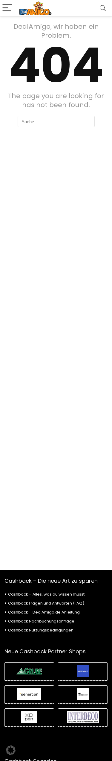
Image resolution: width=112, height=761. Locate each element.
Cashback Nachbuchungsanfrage (41, 621)
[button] (11, 750)
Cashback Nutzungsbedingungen (40, 630)
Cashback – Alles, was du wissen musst (46, 594)
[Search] (103, 8)
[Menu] (7, 8)
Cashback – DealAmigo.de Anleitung (44, 612)
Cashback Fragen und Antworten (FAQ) (46, 603)
